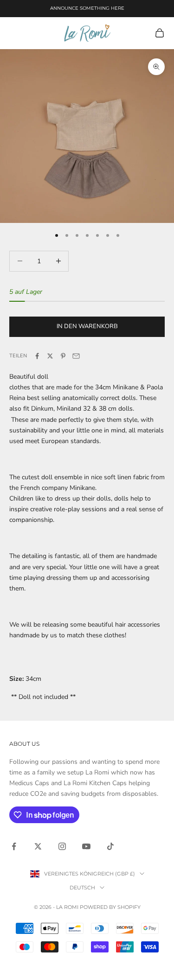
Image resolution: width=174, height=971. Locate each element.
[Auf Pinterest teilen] (63, 356)
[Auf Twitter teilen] (50, 356)
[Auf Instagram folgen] (62, 846)
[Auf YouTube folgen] (86, 846)
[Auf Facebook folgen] (14, 846)
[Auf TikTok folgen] (110, 846)
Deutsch (82, 887)
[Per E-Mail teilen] (76, 356)
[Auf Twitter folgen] (38, 846)
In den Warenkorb (87, 326)
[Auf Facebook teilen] (37, 356)
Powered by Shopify (110, 907)
